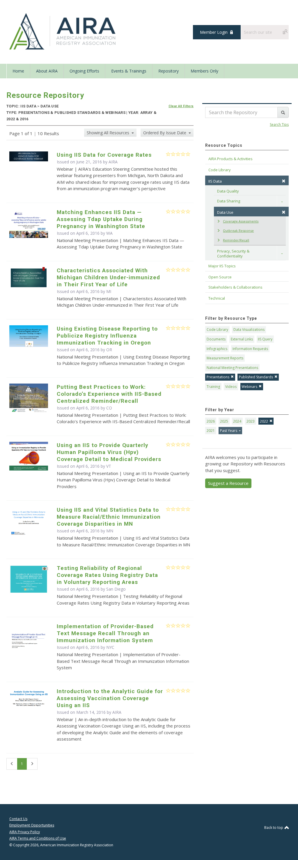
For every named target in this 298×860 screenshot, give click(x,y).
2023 (250, 421)
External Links (242, 339)
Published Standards (256, 377)
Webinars (249, 386)
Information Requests (250, 348)
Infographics (217, 348)
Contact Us (18, 818)
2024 (237, 421)
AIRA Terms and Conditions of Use (37, 838)
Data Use (225, 212)
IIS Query (265, 339)
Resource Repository (45, 95)
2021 (211, 430)
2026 (211, 421)
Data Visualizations (249, 329)
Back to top (274, 827)
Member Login (214, 32)
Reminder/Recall (236, 240)
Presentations (218, 377)
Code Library (217, 329)
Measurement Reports (225, 358)
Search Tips (279, 124)
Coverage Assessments (240, 221)
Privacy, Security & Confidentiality (233, 253)
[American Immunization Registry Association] (63, 31)
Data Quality (228, 191)
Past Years (229, 430)
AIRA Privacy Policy (24, 831)
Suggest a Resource (228, 483)
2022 (264, 421)
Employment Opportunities (31, 825)
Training (213, 386)
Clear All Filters (181, 106)
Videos (231, 386)
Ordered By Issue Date (165, 132)
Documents (216, 339)
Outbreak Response (238, 230)
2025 (224, 421)
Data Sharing (228, 201)
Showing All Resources (108, 132)
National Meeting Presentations (232, 367)
